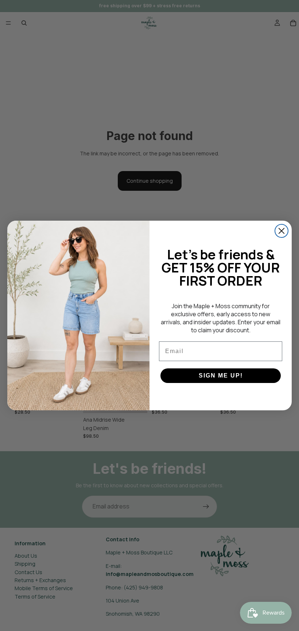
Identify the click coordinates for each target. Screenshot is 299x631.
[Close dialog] (281, 230)
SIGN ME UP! (221, 375)
